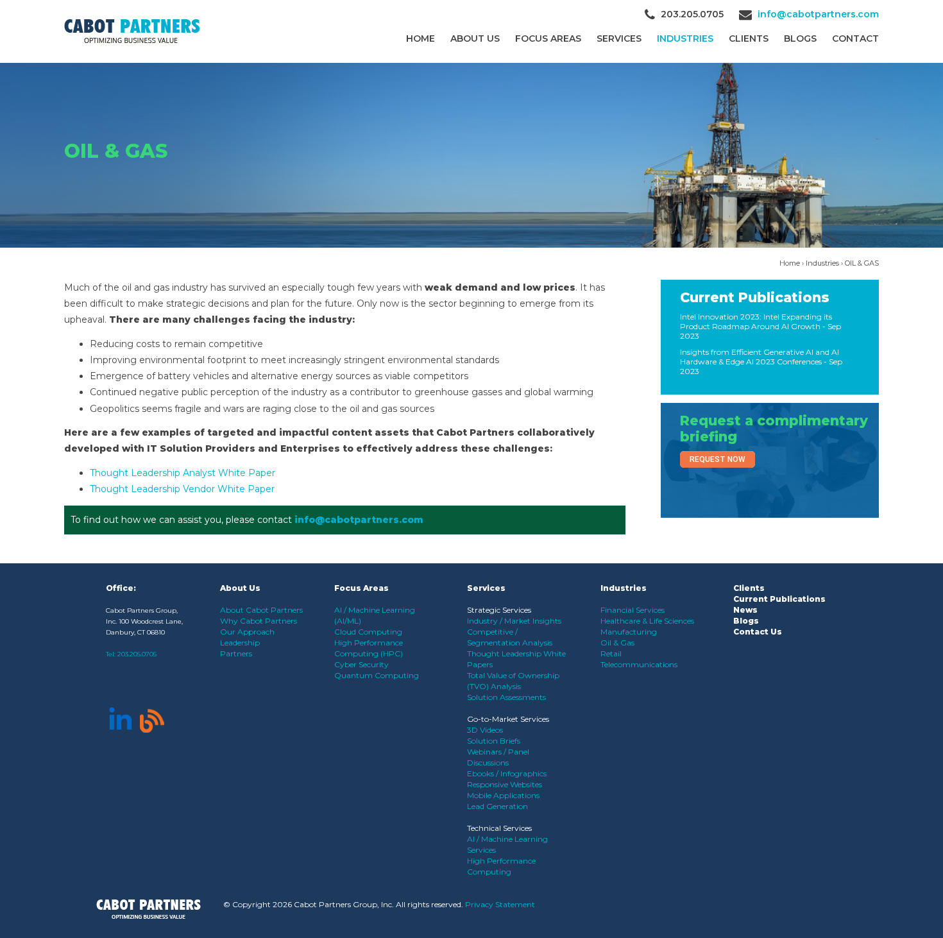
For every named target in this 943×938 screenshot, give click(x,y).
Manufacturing (628, 631)
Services (619, 38)
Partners (236, 653)
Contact (855, 38)
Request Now (717, 459)
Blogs (800, 38)
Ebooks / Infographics (507, 773)
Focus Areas (548, 38)
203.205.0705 (137, 654)
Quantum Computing (376, 675)
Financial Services (632, 610)
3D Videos (485, 730)
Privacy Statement (500, 904)
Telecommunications (638, 664)
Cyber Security (361, 664)
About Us (475, 38)
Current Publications (754, 297)
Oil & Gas (617, 642)
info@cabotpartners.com (818, 14)
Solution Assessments (506, 697)
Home (420, 38)
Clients (749, 588)
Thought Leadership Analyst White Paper (182, 473)
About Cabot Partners (261, 610)
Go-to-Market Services (508, 719)
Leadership (240, 642)
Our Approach (247, 631)
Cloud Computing (368, 631)
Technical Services (499, 828)
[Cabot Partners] (132, 31)
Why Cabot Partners (258, 621)
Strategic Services (499, 610)
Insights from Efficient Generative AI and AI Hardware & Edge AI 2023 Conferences (759, 356)
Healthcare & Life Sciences (647, 621)
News (745, 610)
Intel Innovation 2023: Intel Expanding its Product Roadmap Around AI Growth (756, 321)
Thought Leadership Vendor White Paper (182, 489)
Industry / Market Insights (514, 621)
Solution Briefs (493, 741)
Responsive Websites (504, 784)
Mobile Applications (503, 795)
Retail (611, 653)
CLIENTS (749, 38)
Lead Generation (497, 806)
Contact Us (757, 631)
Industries (685, 38)
